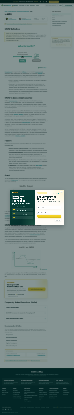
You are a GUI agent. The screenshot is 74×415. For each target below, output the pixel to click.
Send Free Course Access (49, 216)
